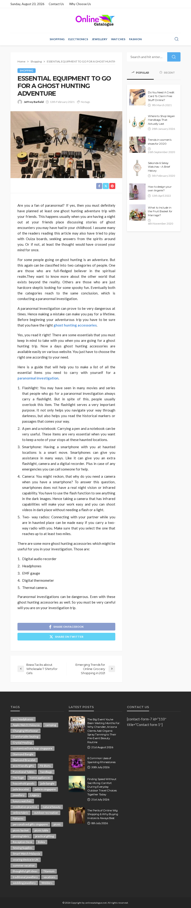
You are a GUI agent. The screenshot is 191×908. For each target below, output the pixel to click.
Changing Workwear (25, 730)
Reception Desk (22, 842)
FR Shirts (45, 766)
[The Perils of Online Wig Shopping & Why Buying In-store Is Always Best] (77, 815)
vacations (49, 877)
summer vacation (24, 865)
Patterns (18, 818)
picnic (57, 824)
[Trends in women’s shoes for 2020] (137, 145)
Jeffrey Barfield (34, 102)
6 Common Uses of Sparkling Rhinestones (101, 760)
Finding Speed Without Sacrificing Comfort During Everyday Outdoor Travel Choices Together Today (101, 786)
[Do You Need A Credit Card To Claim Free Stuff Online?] (137, 97)
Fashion (135, 39)
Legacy (34, 795)
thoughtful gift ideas (25, 871)
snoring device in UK (25, 859)
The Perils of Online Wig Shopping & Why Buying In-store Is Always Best (102, 814)
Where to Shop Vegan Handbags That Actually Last (161, 119)
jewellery (18, 795)
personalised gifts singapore (30, 824)
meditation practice (25, 807)
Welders (46, 883)
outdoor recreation (46, 812)
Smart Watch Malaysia (26, 853)
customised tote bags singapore (32, 748)
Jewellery (99, 39)
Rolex (41, 842)
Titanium (49, 871)
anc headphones (23, 719)
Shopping (57, 39)
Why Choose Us (80, 4)
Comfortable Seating (25, 736)
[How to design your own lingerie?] (137, 191)
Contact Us (56, 4)
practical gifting (44, 836)
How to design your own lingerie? (159, 188)
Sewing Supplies (22, 847)
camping (50, 725)
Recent (169, 72)
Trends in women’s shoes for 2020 (159, 141)
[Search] (177, 39)
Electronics (78, 39)
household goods (23, 783)
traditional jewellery (25, 877)
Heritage (18, 777)
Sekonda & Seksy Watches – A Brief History (159, 166)
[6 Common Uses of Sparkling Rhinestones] (77, 763)
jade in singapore (45, 789)
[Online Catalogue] (95, 20)
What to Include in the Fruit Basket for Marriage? (160, 211)
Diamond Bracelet (24, 760)
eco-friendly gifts (23, 766)
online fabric (20, 812)
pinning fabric (21, 836)
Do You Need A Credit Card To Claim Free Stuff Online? (161, 96)
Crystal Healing (22, 742)
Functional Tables (23, 772)
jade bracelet (21, 789)
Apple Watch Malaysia (26, 725)
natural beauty (52, 807)
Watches (118, 39)
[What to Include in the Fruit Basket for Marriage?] (137, 212)
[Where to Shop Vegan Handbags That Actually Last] (137, 121)
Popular (142, 72)
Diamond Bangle (23, 754)
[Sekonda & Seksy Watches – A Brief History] (137, 168)
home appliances (40, 777)
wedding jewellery (24, 883)
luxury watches (22, 801)
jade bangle (47, 783)
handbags (46, 772)
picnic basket (21, 830)
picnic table (41, 830)
